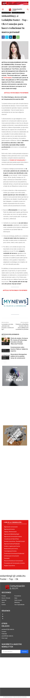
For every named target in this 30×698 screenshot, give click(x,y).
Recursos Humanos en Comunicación (13, 560)
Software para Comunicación (11, 556)
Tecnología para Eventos (10, 551)
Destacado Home (4, 343)
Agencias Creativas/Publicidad (12, 543)
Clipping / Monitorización (10, 531)
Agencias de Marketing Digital (11, 534)
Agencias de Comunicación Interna (13, 536)
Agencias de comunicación (11, 526)
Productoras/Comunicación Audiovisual (14, 553)
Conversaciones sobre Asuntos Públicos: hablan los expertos (19, 349)
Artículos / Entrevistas (18, 12)
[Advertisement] (15, 405)
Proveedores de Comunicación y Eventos (14, 563)
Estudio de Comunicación (17, 160)
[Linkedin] (10, 37)
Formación (7, 558)
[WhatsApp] (18, 37)
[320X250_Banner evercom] (15, 387)
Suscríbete (24, 651)
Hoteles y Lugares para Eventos (12, 546)
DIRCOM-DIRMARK (6, 12)
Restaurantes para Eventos (11, 548)
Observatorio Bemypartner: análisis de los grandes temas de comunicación (18, 356)
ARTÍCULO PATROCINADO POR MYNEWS (16, 93)
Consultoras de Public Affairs (11, 539)
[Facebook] (3, 37)
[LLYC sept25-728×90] (15, 6)
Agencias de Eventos (9, 529)
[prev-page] (3, 362)
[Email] (14, 37)
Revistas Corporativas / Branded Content (14, 541)
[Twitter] (6, 37)
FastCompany (7, 77)
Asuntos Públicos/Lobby (5, 350)
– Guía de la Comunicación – (12, 522)
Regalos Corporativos (9, 565)
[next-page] (5, 362)
